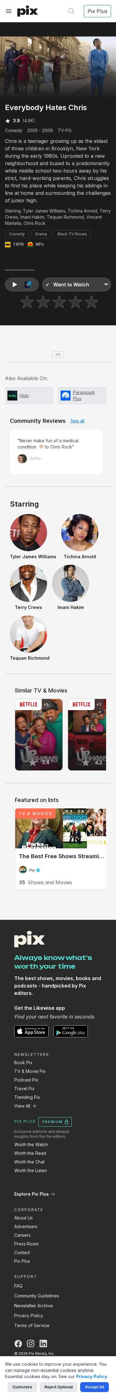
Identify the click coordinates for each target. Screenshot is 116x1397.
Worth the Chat (29, 1161)
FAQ (18, 1285)
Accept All (94, 1387)
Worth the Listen (30, 1170)
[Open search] (71, 11)
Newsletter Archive (33, 1305)
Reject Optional (59, 1387)
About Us (23, 1217)
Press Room (26, 1243)
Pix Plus (22, 1261)
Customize (22, 1387)
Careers (22, 1235)
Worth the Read (30, 1153)
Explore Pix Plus (31, 1194)
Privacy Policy (28, 1315)
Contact (22, 1252)
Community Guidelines (36, 1295)
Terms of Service (31, 1325)
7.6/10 (18, 244)
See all (77, 420)
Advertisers (25, 1226)
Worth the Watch (31, 1144)
